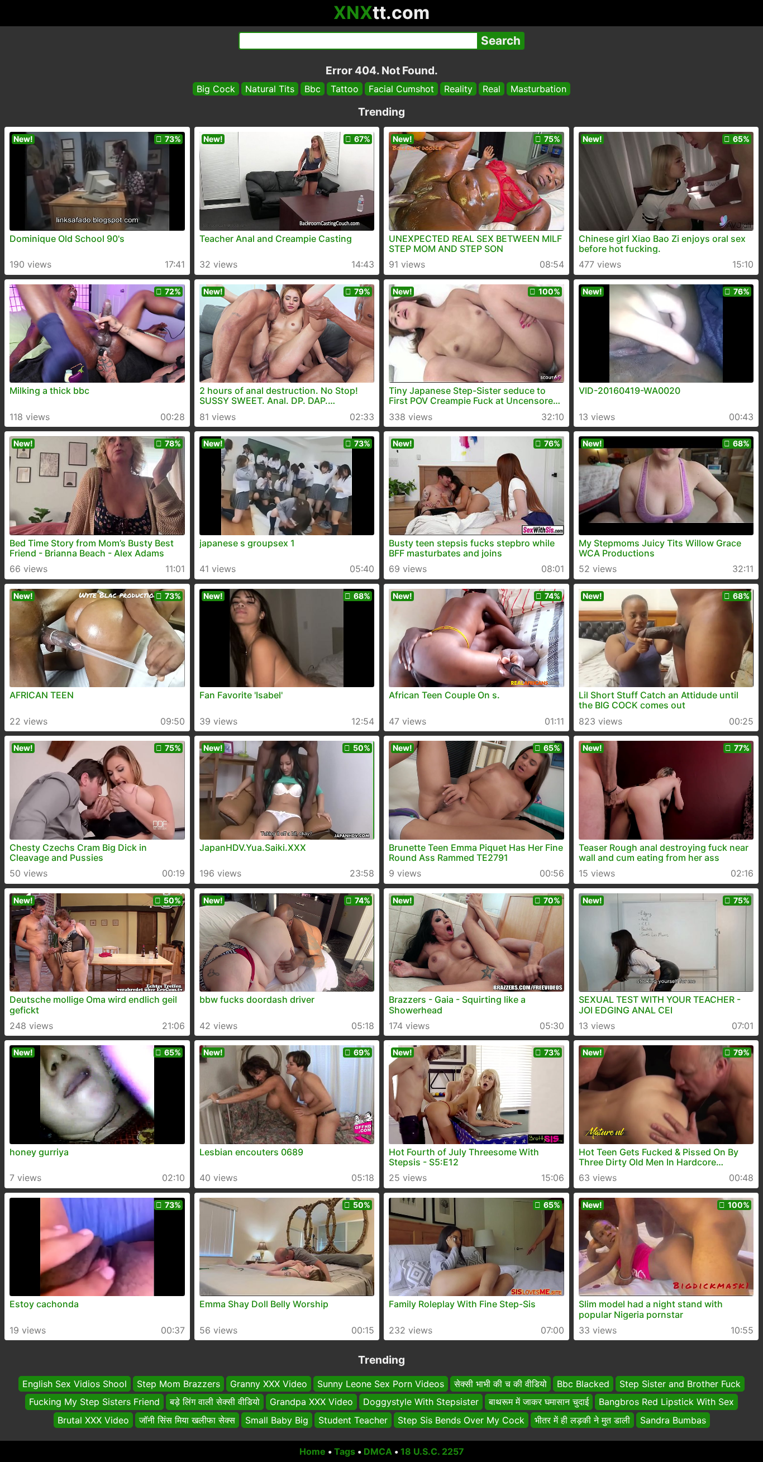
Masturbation (538, 88)
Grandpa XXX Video (311, 1402)
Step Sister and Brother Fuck (680, 1383)
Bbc (312, 88)
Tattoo (345, 88)
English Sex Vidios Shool (74, 1383)
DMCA (378, 1451)
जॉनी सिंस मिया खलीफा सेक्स (187, 1420)
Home (312, 1451)
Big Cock (216, 88)
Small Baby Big (276, 1420)
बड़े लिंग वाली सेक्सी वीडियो (215, 1402)
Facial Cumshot (401, 88)
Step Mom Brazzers (178, 1383)
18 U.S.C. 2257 (432, 1451)
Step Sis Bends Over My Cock (461, 1420)
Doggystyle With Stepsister (421, 1402)
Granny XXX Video (268, 1383)
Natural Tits (269, 88)
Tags (344, 1451)
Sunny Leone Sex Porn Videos (380, 1383)
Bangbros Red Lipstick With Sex (666, 1402)
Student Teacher (353, 1420)
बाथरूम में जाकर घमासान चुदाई (539, 1402)
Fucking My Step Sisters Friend (94, 1402)
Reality (458, 88)
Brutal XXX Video (93, 1420)
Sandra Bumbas (673, 1420)
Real (491, 88)
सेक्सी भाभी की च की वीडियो (500, 1383)
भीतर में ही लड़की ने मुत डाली (582, 1420)
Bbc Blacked (583, 1383)
